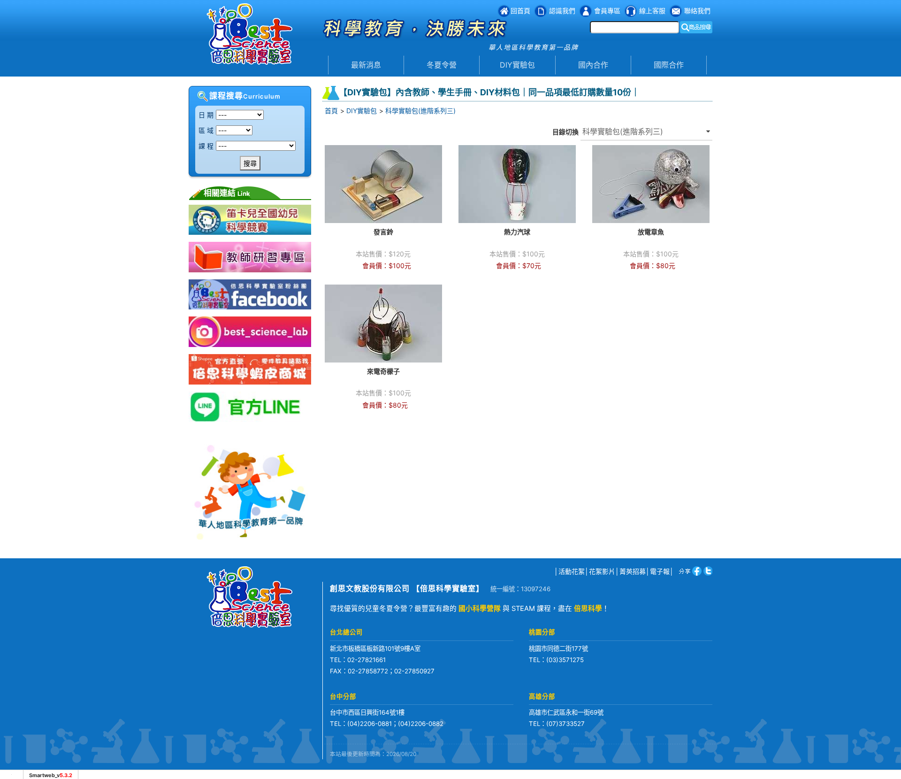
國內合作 (593, 64)
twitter (707, 570)
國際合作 (669, 64)
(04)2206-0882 (420, 723)
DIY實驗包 (517, 64)
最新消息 (366, 64)
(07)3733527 (565, 723)
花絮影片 (602, 571)
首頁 (331, 111)
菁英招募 (632, 571)
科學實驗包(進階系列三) (420, 111)
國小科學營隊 (479, 608)
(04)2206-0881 (369, 723)
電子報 (660, 571)
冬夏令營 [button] (442, 64)
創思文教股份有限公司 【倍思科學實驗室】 (407, 588)
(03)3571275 (565, 659)
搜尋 (250, 163)
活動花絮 (571, 571)
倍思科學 (588, 608)
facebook (695, 570)
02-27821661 (366, 659)
